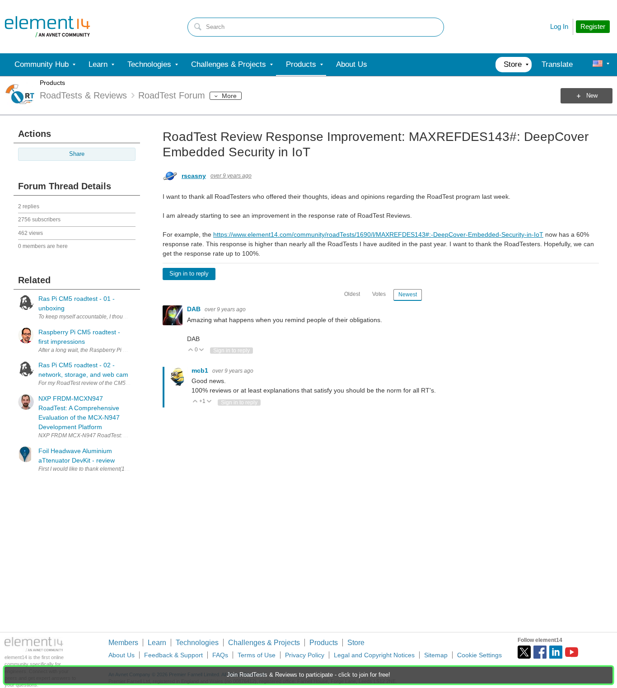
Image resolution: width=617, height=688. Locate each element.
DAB (194, 309)
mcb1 (201, 370)
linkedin (555, 652)
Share (76, 154)
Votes (379, 294)
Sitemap (436, 655)
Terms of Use (257, 655)
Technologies (197, 642)
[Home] (47, 26)
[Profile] (597, 64)
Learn (157, 642)
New (592, 96)
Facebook (540, 652)
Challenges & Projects (264, 642)
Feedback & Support (173, 655)
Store (356, 642)
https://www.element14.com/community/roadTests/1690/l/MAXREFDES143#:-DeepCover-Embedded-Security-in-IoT (378, 234)
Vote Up (191, 350)
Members (123, 642)
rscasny (194, 175)
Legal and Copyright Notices (374, 655)
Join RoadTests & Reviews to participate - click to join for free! (308, 675)
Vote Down (202, 350)
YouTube (571, 652)
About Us (121, 655)
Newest (407, 294)
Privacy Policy (304, 655)
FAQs (220, 655)
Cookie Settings (479, 655)
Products (52, 82)
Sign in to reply (189, 274)
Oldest (352, 294)
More (229, 95)
